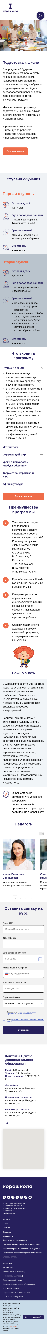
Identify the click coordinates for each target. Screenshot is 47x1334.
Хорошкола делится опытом (15, 1240)
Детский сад (8, 1268)
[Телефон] (4, 1197)
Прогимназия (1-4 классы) (14, 1272)
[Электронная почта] (8, 1197)
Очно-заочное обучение (13, 1297)
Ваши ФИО (8, 923)
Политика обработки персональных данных (21, 1248)
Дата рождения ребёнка (14, 953)
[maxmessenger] (30, 1197)
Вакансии (7, 1232)
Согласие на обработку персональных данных (22, 1253)
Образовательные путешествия (16, 1292)
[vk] (17, 1197)
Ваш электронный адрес (14, 982)
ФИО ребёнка (9, 938)
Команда (6, 1228)
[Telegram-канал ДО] (7, 1123)
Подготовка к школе (11, 1288)
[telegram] (12, 1197)
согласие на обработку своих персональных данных (25, 1020)
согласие (13, 1326)
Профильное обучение (12, 1280)
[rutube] (25, 1197)
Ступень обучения (11, 997)
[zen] (21, 1197)
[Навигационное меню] (42, 8)
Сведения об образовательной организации (21, 1244)
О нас (5, 1224)
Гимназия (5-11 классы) (13, 1276)
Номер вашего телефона (15, 968)
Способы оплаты (10, 1257)
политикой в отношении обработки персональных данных (22, 1013)
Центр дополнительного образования (19, 1284)
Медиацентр (8, 1236)
